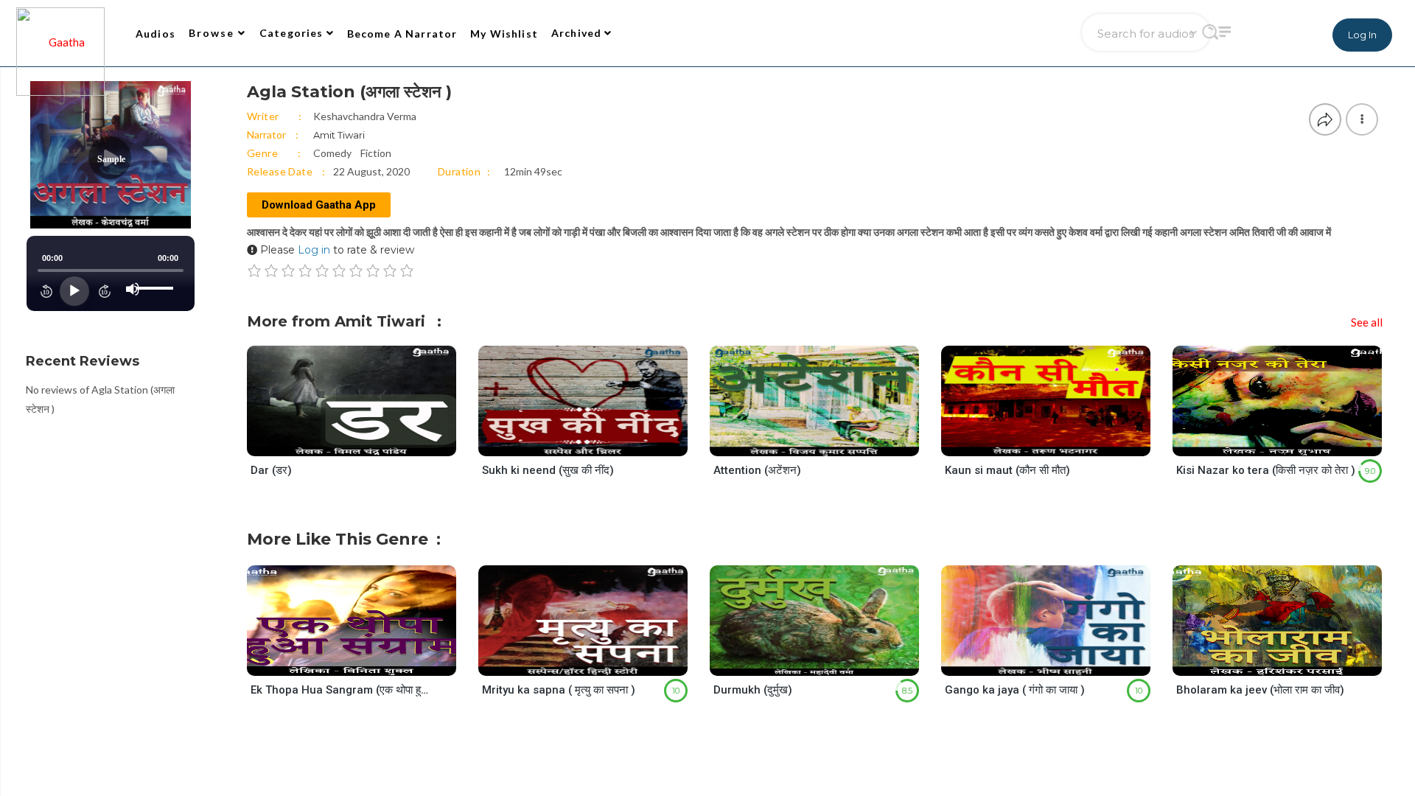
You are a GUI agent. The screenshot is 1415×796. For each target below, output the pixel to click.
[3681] (1290, 661)
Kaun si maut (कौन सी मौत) (1007, 470)
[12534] (1059, 442)
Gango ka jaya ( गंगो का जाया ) (1015, 689)
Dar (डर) (271, 470)
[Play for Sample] (337, 441)
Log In (1362, 35)
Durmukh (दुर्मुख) (752, 689)
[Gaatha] (59, 33)
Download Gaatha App (319, 205)
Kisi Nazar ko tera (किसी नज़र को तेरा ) (1265, 470)
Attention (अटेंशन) (757, 470)
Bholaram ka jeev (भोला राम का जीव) (1260, 689)
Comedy (332, 153)
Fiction (375, 153)
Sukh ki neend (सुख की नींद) (548, 470)
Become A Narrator (402, 33)
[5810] (1290, 442)
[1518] (364, 661)
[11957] (364, 442)
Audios (155, 33)
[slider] (157, 276)
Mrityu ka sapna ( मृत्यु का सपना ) (558, 689)
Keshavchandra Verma (364, 116)
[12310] (596, 442)
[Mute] (132, 289)
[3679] (827, 442)
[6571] (596, 661)
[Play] (74, 291)
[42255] (827, 661)
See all (1367, 322)
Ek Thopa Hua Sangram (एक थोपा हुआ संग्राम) (340, 689)
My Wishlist (504, 33)
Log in (314, 249)
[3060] (1059, 661)
